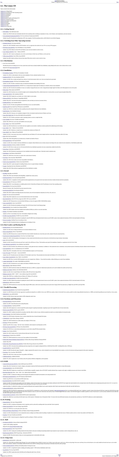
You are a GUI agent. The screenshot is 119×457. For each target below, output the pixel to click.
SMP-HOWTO (6, 294)
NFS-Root (5, 322)
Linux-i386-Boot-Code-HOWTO (9, 244)
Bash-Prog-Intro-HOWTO (8, 432)
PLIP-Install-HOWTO (7, 140)
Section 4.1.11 (3, 24)
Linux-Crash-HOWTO (7, 203)
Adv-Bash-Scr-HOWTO (8, 422)
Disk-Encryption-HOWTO (8, 309)
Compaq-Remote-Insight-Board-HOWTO (11, 85)
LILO (4, 240)
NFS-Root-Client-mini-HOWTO (9, 326)
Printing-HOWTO (6, 402)
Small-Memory (6, 153)
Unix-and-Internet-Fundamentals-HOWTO (11, 35)
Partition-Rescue (6, 335)
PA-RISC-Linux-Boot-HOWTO (9, 215)
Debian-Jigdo (5, 89)
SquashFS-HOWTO (7, 348)
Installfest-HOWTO (7, 102)
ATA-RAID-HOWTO (7, 368)
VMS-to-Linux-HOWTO (8, 56)
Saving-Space (5, 149)
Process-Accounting (7, 220)
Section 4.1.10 (3, 23)
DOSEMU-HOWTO (7, 43)
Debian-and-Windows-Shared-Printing (10, 410)
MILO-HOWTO (6, 265)
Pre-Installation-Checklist (8, 72)
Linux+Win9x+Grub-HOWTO (9, 257)
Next (118, 2)
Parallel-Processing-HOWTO (9, 289)
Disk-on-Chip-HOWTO (7, 231)
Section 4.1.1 (3, 11)
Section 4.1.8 (3, 20)
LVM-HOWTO (6, 318)
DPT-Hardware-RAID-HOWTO (9, 376)
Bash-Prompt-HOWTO (7, 428)
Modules (4, 211)
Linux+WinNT (6, 132)
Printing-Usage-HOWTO (8, 406)
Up (59, 455)
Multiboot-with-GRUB (7, 269)
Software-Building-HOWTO (8, 445)
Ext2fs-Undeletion (6, 314)
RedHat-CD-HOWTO (7, 144)
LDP (56, 1)
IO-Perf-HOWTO (6, 181)
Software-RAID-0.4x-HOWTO (9, 394)
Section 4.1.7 (3, 19)
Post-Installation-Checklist (8, 81)
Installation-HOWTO (7, 77)
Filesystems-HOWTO (7, 301)
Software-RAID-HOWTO (8, 388)
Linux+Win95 (5, 128)
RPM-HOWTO (6, 440)
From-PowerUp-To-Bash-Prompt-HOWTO (11, 235)
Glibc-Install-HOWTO (7, 94)
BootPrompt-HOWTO (7, 177)
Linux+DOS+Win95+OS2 (8, 115)
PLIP (4, 136)
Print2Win (5, 414)
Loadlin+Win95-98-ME (7, 261)
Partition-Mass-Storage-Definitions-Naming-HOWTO (13, 339)
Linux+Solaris (6, 123)
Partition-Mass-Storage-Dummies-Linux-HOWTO (13, 343)
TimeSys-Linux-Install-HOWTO (9, 161)
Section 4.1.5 (3, 16)
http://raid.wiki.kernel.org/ (60, 390)
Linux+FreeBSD (6, 119)
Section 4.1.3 (3, 13)
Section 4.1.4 (3, 15)
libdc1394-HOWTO (7, 198)
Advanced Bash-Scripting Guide (15, 426)
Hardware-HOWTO (7, 98)
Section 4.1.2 (3, 12)
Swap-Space (5, 157)
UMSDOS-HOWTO (7, 356)
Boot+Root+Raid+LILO (8, 372)
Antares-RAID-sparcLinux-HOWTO (10, 363)
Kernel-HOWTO (6, 186)
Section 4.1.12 (3, 26)
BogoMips (5, 173)
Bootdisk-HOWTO (7, 227)
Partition (4, 331)
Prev (1, 2)
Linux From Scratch (13, 67)
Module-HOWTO (6, 207)
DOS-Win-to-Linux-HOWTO (9, 47)
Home (59, 454)
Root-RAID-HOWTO (7, 380)
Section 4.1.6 (3, 18)
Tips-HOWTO (6, 449)
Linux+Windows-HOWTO (8, 51)
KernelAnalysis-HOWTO (8, 190)
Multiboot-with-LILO (7, 274)
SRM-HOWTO (6, 282)
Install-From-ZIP (6, 106)
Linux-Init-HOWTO (7, 248)
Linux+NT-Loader (6, 252)
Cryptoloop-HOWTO (7, 305)
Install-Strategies (6, 111)
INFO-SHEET (6, 31)
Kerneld (4, 194)
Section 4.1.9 (3, 22)
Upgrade (4, 166)
